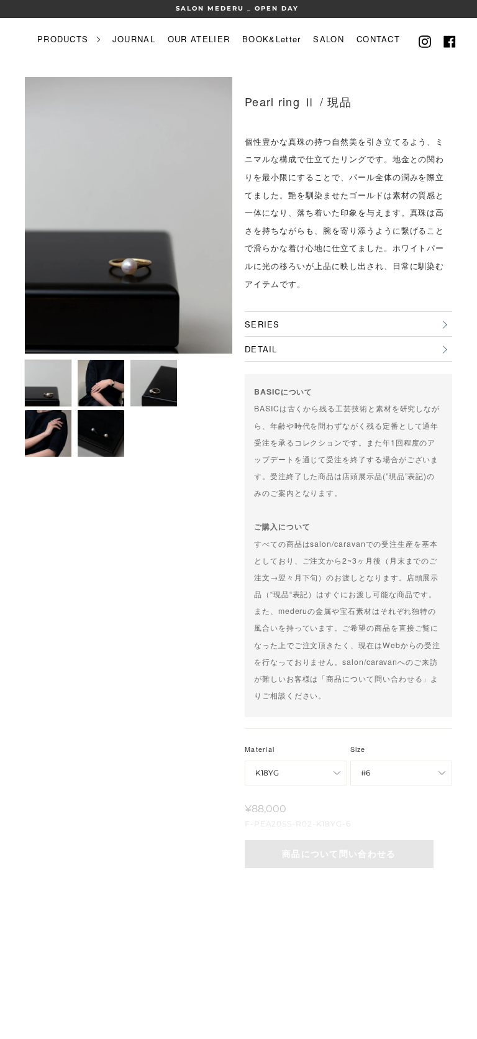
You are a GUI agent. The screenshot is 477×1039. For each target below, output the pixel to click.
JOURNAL (133, 39)
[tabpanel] (128, 215)
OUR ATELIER (199, 39)
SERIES (262, 324)
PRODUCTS (64, 39)
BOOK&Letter (271, 39)
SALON (328, 39)
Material (260, 749)
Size (358, 749)
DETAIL (261, 349)
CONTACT (378, 39)
